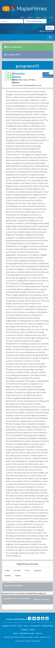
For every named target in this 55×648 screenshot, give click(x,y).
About (51, 17)
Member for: (17, 80)
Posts (27, 570)
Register (30, 17)
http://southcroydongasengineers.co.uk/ (27, 85)
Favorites (17, 570)
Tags (20, 626)
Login (23, 17)
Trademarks (36, 641)
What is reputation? (42, 599)
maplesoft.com (45, 637)
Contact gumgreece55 (47, 75)
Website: (15, 83)
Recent (32, 630)
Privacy (27, 641)
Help (45, 17)
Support (38, 17)
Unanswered (35, 626)
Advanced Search (47, 31)
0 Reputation (18, 73)
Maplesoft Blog (47, 626)
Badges (25, 630)
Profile (7, 570)
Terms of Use (19, 641)
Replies (18, 576)
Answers (8, 576)
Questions (37, 570)
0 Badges (16, 76)
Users (26, 626)
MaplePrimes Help (27, 633)
